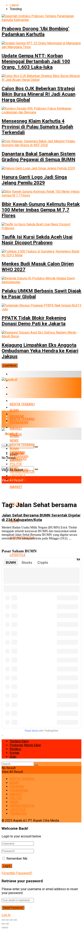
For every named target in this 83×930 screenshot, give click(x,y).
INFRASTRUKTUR (22, 472)
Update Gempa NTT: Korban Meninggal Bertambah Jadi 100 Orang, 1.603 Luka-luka (36, 61)
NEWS (14, 468)
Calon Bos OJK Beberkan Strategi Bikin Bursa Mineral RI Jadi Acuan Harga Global (38, 94)
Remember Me (16, 858)
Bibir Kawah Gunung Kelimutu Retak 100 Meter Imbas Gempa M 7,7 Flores (41, 209)
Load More (9, 365)
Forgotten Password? (17, 873)
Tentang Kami (19, 741)
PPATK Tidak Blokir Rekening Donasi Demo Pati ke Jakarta (34, 321)
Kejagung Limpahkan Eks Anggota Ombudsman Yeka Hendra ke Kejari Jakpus (40, 350)
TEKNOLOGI (18, 479)
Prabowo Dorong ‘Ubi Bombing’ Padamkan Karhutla (35, 31)
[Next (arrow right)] (7, 923)
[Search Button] (36, 469)
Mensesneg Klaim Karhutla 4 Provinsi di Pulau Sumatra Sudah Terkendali (37, 126)
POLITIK (16, 464)
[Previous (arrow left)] (3, 923)
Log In (6, 915)
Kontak (14, 753)
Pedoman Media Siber (25, 745)
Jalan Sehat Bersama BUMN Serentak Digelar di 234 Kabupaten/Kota (41, 517)
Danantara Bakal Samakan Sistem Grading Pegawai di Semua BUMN (38, 156)
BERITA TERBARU (22, 374)
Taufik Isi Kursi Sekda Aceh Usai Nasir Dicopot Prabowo (37, 239)
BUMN (14, 410)
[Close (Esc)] (3, 919)
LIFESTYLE (17, 555)
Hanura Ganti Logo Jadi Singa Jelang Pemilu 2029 (34, 180)
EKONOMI (17, 387)
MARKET (16, 401)
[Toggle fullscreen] (11, 919)
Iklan (13, 757)
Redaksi (15, 749)
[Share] (7, 919)
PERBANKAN (19, 394)
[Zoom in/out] (15, 919)
